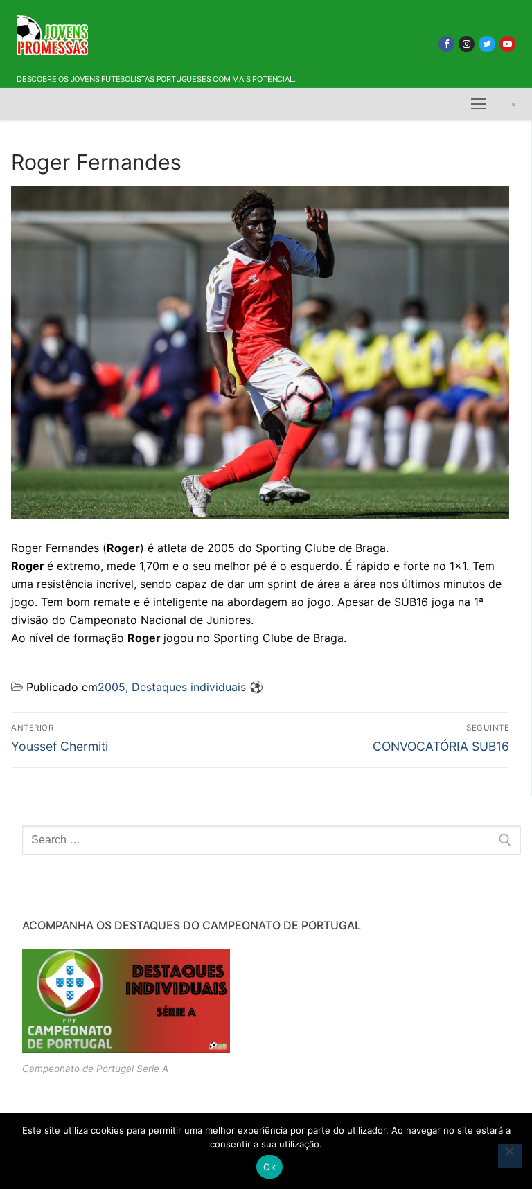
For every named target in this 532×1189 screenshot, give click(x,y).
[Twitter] (487, 44)
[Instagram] (467, 44)
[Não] (510, 1156)
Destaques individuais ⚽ (197, 687)
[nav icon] (478, 104)
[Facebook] (446, 44)
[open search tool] (513, 104)
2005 (111, 687)
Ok (269, 1166)
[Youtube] (507, 44)
